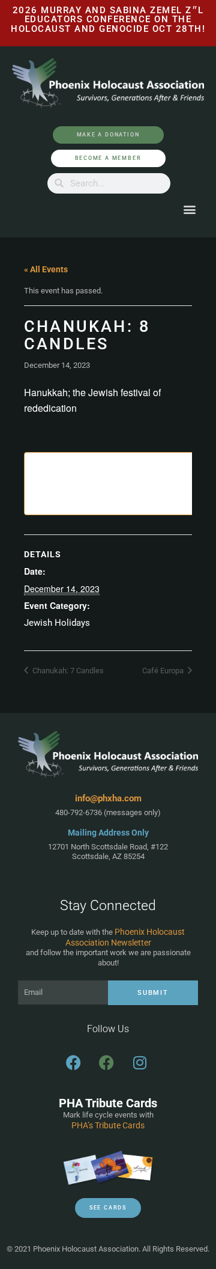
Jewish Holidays (57, 622)
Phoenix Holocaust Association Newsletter (125, 937)
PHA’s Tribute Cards (108, 1125)
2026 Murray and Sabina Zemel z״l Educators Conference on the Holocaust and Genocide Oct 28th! (108, 19)
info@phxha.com (108, 798)
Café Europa (163, 670)
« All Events (46, 269)
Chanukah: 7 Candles (67, 670)
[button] (189, 209)
